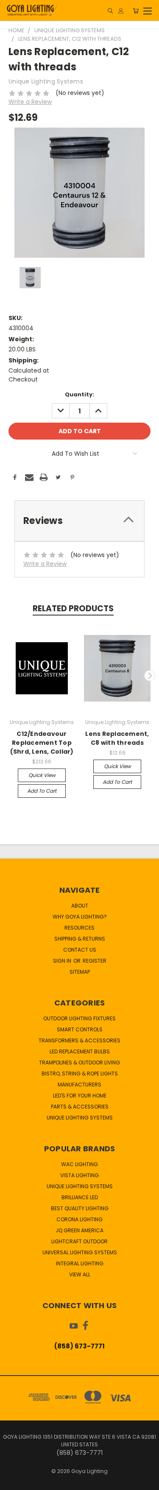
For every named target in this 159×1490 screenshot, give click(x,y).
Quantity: (79, 394)
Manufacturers (79, 1084)
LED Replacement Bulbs (80, 1051)
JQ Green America (79, 1230)
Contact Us (79, 949)
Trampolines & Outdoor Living (79, 1062)
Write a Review (30, 101)
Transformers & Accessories (79, 1040)
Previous (9, 675)
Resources (79, 927)
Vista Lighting (79, 1175)
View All (79, 1274)
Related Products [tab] (73, 608)
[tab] (79, 520)
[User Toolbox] (121, 10)
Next (149, 675)
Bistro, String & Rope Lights (80, 1073)
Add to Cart (41, 790)
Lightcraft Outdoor (79, 1241)
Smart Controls (80, 1029)
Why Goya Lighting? (80, 916)
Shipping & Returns (79, 938)
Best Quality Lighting (80, 1208)
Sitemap (80, 971)
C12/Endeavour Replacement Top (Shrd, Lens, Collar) (42, 743)
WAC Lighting (79, 1164)
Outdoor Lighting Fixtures (79, 1018)
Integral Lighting (79, 1263)
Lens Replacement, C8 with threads (117, 738)
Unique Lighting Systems (80, 1117)
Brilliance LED (79, 1197)
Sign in (63, 960)
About (79, 905)
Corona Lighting (79, 1219)
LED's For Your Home (79, 1095)
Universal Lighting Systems (79, 1252)
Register (94, 960)
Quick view (42, 775)
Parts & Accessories (80, 1106)
